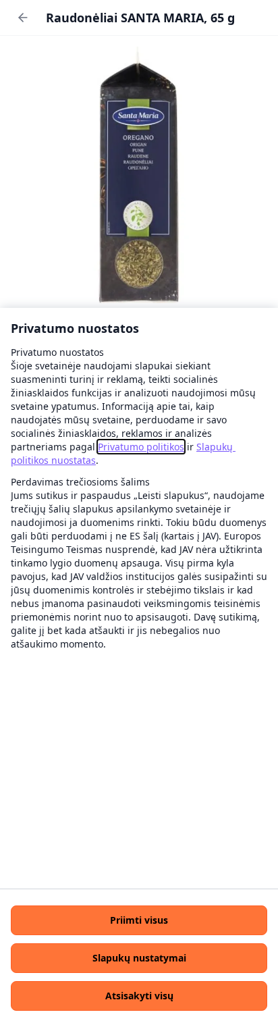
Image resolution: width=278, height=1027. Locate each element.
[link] (141, 446)
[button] (139, 920)
